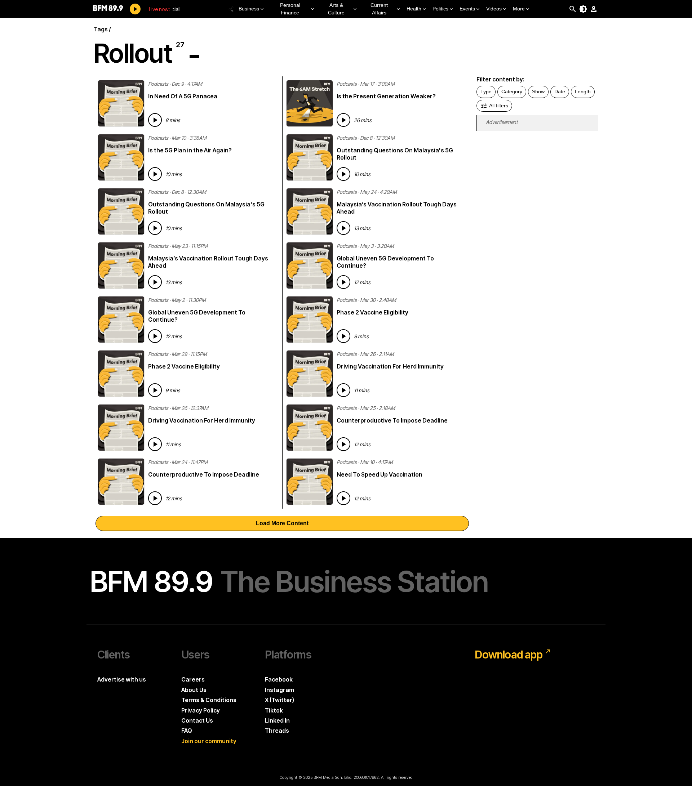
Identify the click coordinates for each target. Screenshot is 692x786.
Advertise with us (121, 679)
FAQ (186, 730)
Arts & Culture (336, 8)
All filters (498, 105)
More (519, 9)
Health (414, 9)
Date (559, 91)
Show (538, 91)
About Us (194, 689)
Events (467, 9)
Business (249, 9)
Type (486, 91)
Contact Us (197, 720)
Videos (494, 9)
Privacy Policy (200, 710)
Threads (277, 730)
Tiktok (274, 710)
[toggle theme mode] (583, 9)
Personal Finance (290, 8)
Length (583, 91)
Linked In (277, 720)
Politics (440, 9)
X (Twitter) (279, 700)
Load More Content (282, 523)
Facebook (279, 679)
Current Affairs (379, 8)
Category (511, 91)
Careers (193, 679)
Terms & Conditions (208, 700)
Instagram (279, 689)
